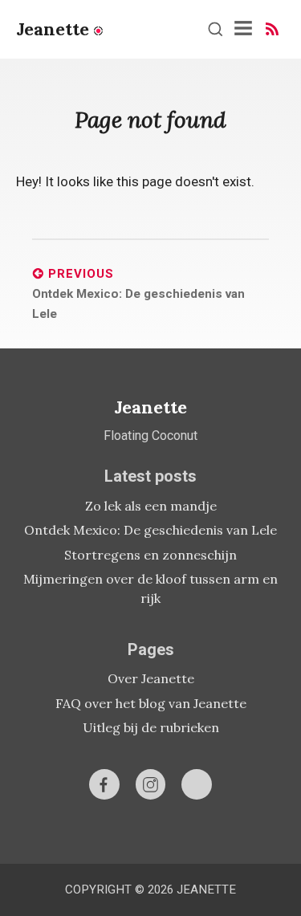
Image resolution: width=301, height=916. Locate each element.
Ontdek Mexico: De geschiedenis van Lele (150, 530)
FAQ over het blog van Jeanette (150, 703)
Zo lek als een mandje (151, 506)
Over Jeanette (151, 678)
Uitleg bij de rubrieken (151, 727)
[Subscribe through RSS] (272, 28)
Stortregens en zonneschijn (150, 555)
